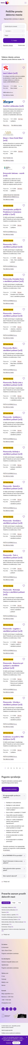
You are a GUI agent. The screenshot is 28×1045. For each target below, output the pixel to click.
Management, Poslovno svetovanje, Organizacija (13, 929)
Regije (13, 902)
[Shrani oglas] (24, 68)
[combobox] (14, 30)
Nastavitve (8, 1042)
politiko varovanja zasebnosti (14, 1040)
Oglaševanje (5, 965)
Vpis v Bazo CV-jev (7, 950)
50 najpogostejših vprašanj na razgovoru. (11, 796)
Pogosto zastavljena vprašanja (10, 953)
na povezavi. (6, 850)
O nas (3, 976)
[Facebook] (7, 1009)
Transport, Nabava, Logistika (8, 914)
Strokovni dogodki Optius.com (10, 962)
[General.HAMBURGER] (25, 3)
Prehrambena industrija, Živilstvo (9, 919)
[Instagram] (10, 1009)
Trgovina (4, 912)
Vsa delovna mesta (8, 95)
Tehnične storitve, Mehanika (8, 910)
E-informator (5, 947)
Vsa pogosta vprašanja (10, 789)
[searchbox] (14, 35)
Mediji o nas (5, 982)
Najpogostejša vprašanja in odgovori (14, 19)
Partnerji (4, 979)
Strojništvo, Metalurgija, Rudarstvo (10, 917)
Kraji (19, 902)
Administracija (5, 924)
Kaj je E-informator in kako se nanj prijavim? (12, 862)
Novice (3, 985)
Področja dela (6, 902)
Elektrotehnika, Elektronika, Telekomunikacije (12, 922)
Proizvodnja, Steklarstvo (7, 907)
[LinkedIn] (3, 1009)
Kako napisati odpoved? (10, 876)
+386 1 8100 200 (6, 1000)
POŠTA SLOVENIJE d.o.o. (10, 231)
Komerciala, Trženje (6, 926)
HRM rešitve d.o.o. (8, 92)
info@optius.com (6, 1003)
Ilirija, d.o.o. (6, 125)
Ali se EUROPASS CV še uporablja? (12, 855)
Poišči (15, 40)
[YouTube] (14, 1009)
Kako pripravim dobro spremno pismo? (12, 869)
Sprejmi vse (16, 1042)
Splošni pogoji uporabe (7, 1030)
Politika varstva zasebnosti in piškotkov (11, 1033)
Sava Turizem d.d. (8, 158)
